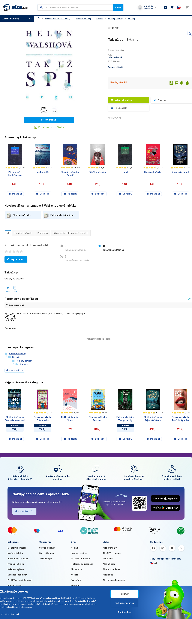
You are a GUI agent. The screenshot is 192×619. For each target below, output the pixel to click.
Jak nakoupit (45, 558)
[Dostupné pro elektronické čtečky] (171, 83)
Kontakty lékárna (79, 553)
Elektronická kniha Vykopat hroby (125, 418)
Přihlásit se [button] (148, 9)
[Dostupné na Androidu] (181, 83)
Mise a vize (76, 569)
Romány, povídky (115, 18)
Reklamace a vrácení (18, 558)
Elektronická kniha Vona (70, 418)
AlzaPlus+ (108, 558)
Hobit (125, 172)
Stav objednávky (47, 548)
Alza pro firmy (110, 548)
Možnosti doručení (17, 548)
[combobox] (75, 7)
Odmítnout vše (124, 612)
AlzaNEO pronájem (112, 553)
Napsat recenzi (17, 259)
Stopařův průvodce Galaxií (70, 173)
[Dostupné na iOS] (187, 83)
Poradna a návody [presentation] (23, 233)
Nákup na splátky (16, 569)
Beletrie (99, 18)
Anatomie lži (42, 172)
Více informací (12, 614)
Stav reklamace (46, 553)
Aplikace (75, 585)
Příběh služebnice (97, 172)
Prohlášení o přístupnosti (20, 580)
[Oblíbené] (172, 7)
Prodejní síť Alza (16, 564)
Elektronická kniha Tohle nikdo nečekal (15, 418)
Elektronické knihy (83, 18)
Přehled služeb (15, 585)
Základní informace (80, 558)
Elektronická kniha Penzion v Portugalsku (98, 419)
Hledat (118, 7)
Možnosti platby (15, 553)
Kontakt (74, 548)
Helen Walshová (115, 57)
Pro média (76, 580)
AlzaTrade (108, 575)
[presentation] (8, 233)
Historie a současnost (82, 564)
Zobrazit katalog (10, 18)
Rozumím (124, 594)
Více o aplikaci (22, 511)
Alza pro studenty (111, 569)
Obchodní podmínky (17, 575)
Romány (131, 18)
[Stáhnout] (7, 287)
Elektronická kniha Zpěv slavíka (42, 418)
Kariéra (74, 575)
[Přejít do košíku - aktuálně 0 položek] (187, 7)
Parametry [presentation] (43, 233)
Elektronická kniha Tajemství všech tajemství (153, 419)
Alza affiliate (109, 564)
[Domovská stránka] (39, 18)
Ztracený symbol (180, 172)
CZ (155, 562)
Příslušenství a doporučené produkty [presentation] (70, 233)
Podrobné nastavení (124, 603)
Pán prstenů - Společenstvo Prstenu (15, 174)
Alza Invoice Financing (114, 580)
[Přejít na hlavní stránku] (15, 7)
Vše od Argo (114, 28)
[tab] (8, 233)
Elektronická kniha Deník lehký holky (180, 418)
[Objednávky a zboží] (165, 7)
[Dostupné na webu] (176, 83)
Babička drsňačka (153, 172)
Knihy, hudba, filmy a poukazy (57, 18)
